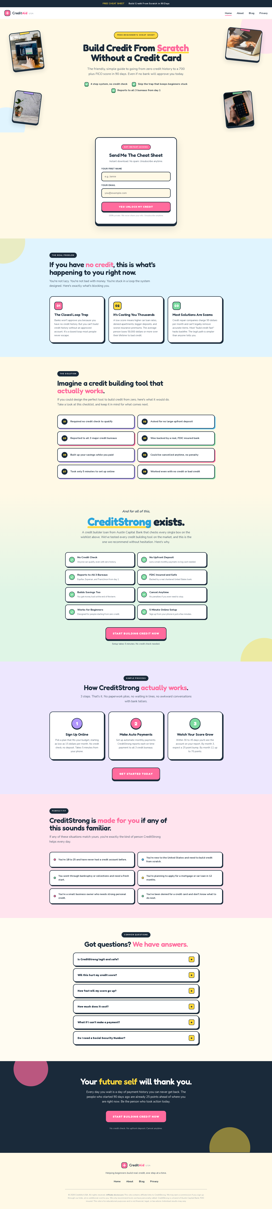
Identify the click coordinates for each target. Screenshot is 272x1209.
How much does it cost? (93, 1006)
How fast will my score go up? (97, 990)
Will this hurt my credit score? (97, 975)
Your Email (108, 185)
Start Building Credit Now (136, 633)
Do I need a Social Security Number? (101, 1038)
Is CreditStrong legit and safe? (98, 959)
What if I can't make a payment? (99, 1022)
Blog (251, 13)
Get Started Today (136, 773)
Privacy (263, 13)
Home (228, 13)
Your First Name (111, 168)
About (240, 13)
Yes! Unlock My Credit (136, 206)
